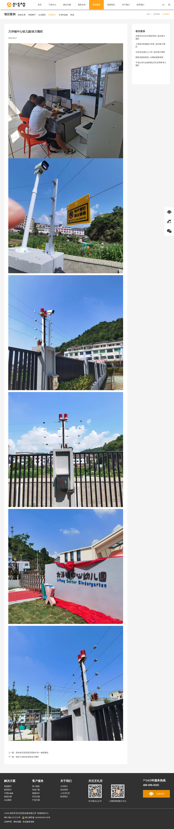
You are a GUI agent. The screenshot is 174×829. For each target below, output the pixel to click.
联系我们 (140, 5)
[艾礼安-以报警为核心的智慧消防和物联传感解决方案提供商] (16, 4)
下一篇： (23, 757)
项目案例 (96, 5)
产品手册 (36, 800)
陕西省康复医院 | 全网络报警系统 (149, 57)
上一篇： (28, 753)
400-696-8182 (151, 785)
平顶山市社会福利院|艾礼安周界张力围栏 (151, 64)
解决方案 (67, 5)
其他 (72, 15)
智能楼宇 (32, 15)
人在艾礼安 (65, 793)
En (163, 5)
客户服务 (36, 786)
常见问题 (36, 797)
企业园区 (42, 15)
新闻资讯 (111, 5)
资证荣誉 (64, 790)
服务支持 (82, 5)
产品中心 (52, 5)
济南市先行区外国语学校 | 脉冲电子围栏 (150, 37)
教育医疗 (52, 15)
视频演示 (36, 793)
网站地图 (17, 822)
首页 (40, 5)
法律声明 (8, 822)
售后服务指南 (28, 822)
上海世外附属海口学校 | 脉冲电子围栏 (150, 45)
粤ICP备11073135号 (12, 817)
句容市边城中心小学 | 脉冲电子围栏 (150, 52)
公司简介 (64, 786)
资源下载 (36, 790)
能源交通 (22, 15)
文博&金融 (63, 15)
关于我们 (126, 5)
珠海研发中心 (43, 813)
